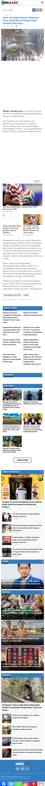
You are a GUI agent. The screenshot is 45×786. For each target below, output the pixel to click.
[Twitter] (37, 10)
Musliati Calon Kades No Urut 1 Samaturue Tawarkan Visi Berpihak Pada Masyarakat (32, 428)
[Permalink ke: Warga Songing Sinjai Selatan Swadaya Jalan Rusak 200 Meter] (12, 441)
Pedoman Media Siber (9, 778)
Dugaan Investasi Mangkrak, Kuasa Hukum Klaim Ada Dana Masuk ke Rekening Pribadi (22, 504)
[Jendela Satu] (9, 2)
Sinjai (26, 295)
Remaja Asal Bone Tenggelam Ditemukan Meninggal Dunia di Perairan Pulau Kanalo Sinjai (12, 317)
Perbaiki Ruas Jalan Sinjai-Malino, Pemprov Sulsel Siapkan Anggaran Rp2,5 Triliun (26, 740)
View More (22, 460)
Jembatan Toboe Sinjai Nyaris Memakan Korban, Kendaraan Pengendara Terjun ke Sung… (22, 707)
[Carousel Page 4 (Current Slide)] (41, 587)
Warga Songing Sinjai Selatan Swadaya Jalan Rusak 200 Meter (12, 342)
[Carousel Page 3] (39, 587)
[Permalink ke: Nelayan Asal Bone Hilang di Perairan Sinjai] (32, 395)
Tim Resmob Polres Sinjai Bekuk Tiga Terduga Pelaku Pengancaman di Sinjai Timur (27, 551)
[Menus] (42, 2)
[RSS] (40, 10)
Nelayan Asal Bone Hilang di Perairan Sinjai (32, 403)
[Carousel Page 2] (38, 587)
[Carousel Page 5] (42, 587)
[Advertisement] (22, 86)
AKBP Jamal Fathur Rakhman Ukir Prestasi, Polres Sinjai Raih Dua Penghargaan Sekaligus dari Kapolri (32, 359)
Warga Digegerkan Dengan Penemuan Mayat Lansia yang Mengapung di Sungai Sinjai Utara (32, 344)
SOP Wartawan (24, 778)
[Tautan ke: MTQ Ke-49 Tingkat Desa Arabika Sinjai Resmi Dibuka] (6, 718)
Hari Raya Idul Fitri (12, 295)
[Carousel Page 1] (36, 587)
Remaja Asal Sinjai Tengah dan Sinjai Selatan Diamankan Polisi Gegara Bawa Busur (27, 528)
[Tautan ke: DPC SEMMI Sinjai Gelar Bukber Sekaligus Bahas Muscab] (6, 730)
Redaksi (28, 776)
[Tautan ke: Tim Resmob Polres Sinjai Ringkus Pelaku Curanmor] (6, 517)
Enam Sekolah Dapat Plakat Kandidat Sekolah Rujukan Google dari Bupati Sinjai (27, 752)
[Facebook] (33, 10)
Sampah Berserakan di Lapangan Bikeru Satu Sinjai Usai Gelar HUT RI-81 (12, 428)
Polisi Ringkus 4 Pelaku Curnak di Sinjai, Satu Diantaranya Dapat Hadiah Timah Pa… (25, 539)
